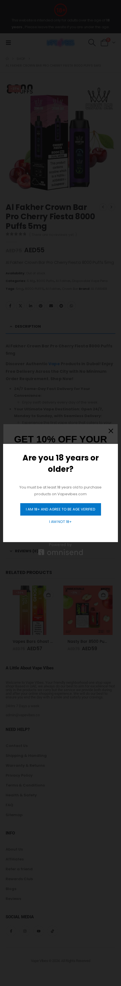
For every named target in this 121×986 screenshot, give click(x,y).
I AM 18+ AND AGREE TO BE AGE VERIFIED (60, 509)
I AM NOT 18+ (60, 521)
